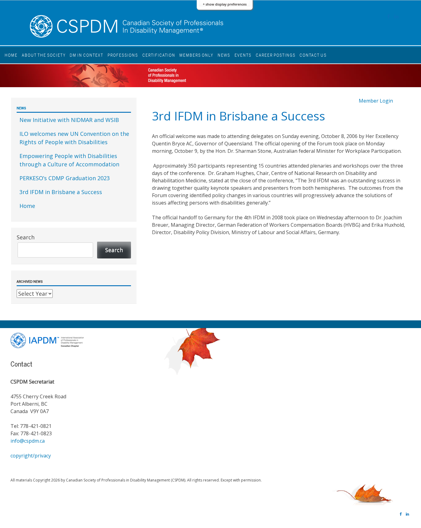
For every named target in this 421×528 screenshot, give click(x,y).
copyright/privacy (30, 455)
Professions (123, 55)
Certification (158, 55)
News (224, 55)
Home (11, 55)
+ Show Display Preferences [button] (225, 4)
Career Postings (276, 55)
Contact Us (313, 55)
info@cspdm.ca (27, 440)
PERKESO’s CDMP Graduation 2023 (64, 178)
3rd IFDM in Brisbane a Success (60, 192)
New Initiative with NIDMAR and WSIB (69, 120)
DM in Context (86, 55)
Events (243, 55)
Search (26, 237)
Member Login (376, 100)
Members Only (196, 55)
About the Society (44, 55)
